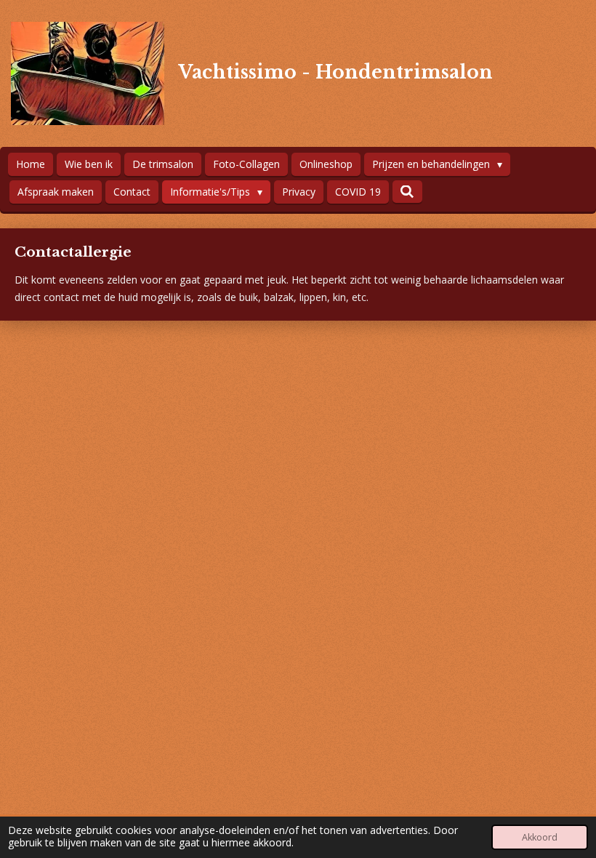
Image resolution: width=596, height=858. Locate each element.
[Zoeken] (407, 191)
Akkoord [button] (539, 837)
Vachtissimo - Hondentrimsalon (336, 72)
